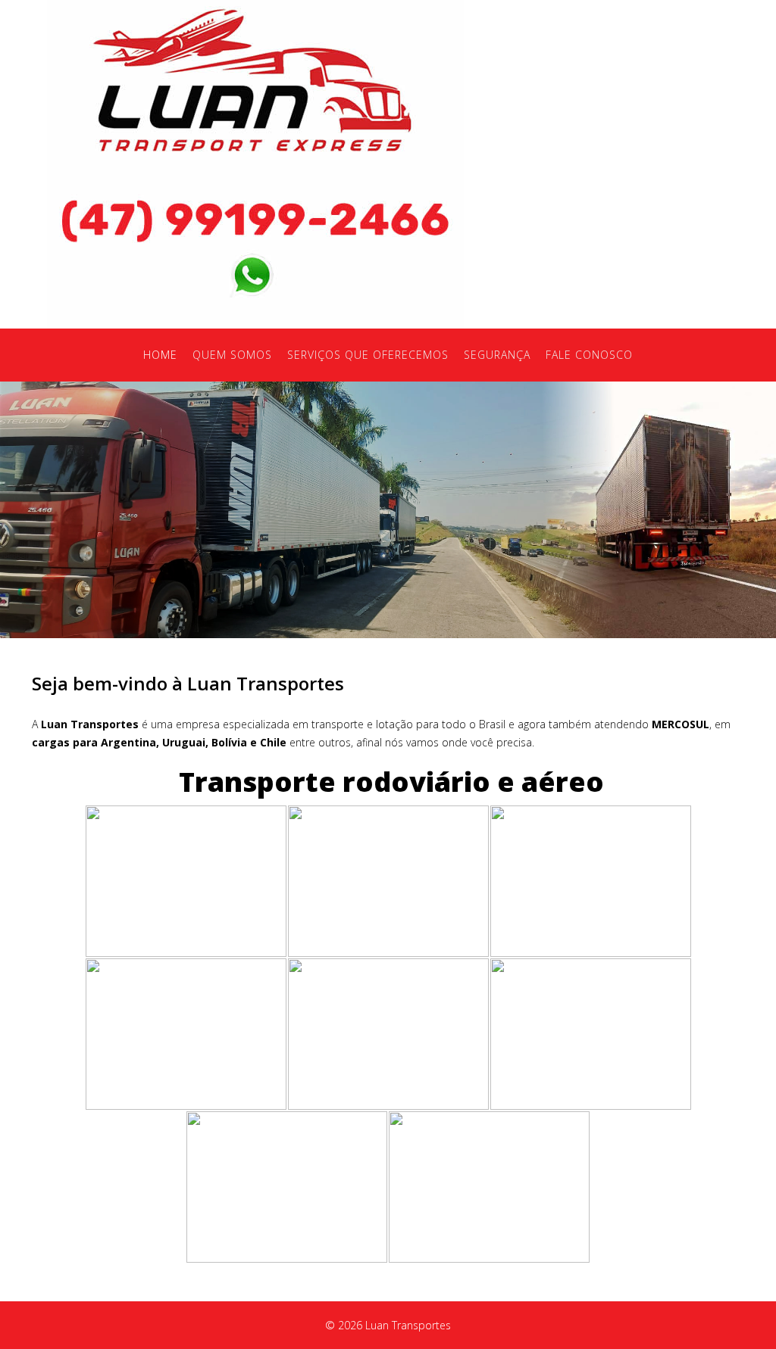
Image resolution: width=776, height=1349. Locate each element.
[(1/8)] (186, 881)
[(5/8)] (388, 1034)
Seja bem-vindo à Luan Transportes (188, 683)
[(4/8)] (186, 1034)
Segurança (497, 354)
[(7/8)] (286, 1187)
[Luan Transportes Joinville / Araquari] (255, 80)
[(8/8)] (489, 1187)
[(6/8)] (590, 1034)
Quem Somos (232, 354)
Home (160, 354)
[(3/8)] (590, 881)
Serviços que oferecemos (368, 354)
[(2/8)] (388, 881)
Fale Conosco (589, 354)
